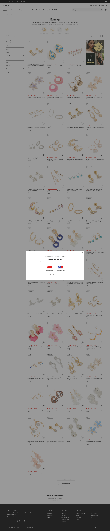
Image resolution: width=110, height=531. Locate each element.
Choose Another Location (55, 274)
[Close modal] (82, 252)
